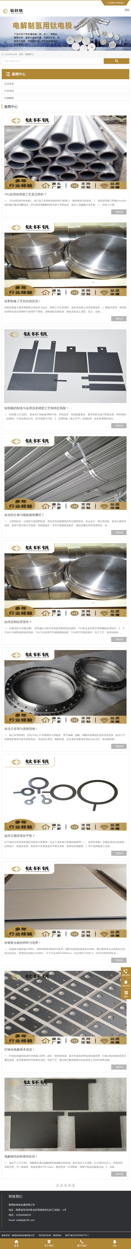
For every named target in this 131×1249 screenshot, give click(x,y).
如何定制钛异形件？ (18, 622)
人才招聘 (110, 3)
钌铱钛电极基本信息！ (19, 1049)
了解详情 (119, 212)
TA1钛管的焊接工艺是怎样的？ (25, 194)
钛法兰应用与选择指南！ (21, 728)
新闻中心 (29, 54)
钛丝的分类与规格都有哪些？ (24, 515)
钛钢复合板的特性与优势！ (22, 942)
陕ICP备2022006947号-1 (77, 1235)
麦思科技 (57, 1235)
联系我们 (120, 3)
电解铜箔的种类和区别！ (21, 1156)
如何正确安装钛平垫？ (19, 835)
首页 (21, 54)
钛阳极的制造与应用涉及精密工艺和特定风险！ (36, 408)
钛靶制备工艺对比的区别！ (22, 301)
